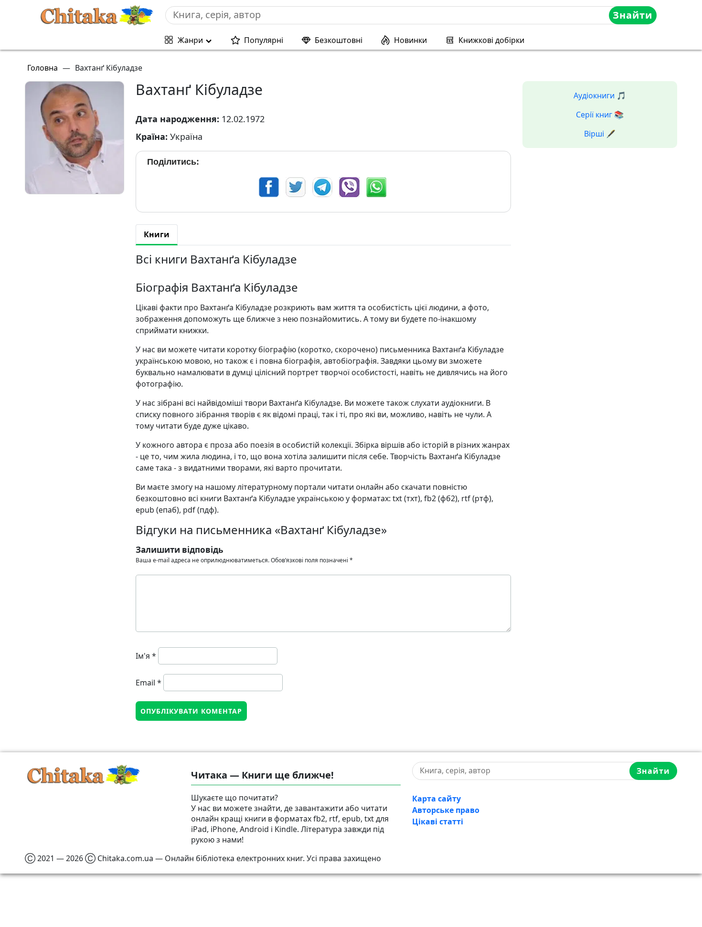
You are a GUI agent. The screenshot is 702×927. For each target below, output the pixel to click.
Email (148, 682)
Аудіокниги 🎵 (600, 95)
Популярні (263, 40)
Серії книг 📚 (600, 114)
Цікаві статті (437, 821)
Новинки (410, 40)
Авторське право (445, 810)
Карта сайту (436, 798)
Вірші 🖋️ (600, 133)
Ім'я (146, 656)
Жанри (190, 40)
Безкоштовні (338, 40)
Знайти (632, 15)
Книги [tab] (157, 234)
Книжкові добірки (491, 40)
